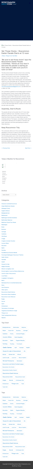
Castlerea (4, 234)
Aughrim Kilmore (6, 210)
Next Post (28, 148)
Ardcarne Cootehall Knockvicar (9, 203)
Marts (3, 280)
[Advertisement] (16, 23)
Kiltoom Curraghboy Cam (8, 268)
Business (4, 229)
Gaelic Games (5, 257)
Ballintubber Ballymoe (7, 220)
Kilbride (4, 354)
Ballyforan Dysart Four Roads (9, 222)
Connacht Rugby (20, 333)
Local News (4, 275)
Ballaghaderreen (6, 213)
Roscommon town (20, 377)
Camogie (4, 231)
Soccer (3, 301)
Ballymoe (24, 327)
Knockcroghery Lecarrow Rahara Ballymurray (13, 271)
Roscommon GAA (8, 377)
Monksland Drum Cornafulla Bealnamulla (11, 282)
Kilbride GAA (12, 354)
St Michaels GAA (20, 380)
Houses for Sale (5, 264)
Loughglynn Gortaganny (7, 278)
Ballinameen (5, 215)
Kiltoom (19, 354)
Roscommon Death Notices (8, 292)
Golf (16, 347)
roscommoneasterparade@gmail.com (11, 86)
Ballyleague (4, 224)
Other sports (5, 289)
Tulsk (22, 383)
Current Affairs (5, 243)
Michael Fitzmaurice (8, 361)
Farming (4, 250)
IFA (24, 351)
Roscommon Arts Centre (8, 367)
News (3, 55)
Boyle (3, 227)
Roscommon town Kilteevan (8, 296)
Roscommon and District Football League (13, 364)
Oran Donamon (5, 287)
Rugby (3, 299)
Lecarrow (14, 357)
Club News (4, 236)
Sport (3, 303)
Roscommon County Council (10, 370)
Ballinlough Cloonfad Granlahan (9, 217)
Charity (11, 333)
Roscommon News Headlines (9, 294)
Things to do (9, 55)
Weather (4, 317)
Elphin (3, 248)
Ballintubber (16, 327)
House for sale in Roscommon (12, 351)
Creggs (3, 238)
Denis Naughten (19, 337)
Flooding (12, 343)
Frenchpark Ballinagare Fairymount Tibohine (12, 255)
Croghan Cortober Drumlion (8, 241)
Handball (4, 259)
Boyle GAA (11, 330)
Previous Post (6, 148)
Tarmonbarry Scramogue (8, 308)
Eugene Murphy (20, 340)
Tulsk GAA (5, 387)
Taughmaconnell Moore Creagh (9, 310)
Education (4, 245)
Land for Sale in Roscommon (9, 273)
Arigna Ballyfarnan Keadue (8, 206)
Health (3, 261)
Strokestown (5, 306)
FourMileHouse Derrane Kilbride (9, 252)
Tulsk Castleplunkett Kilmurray (9, 315)
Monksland (19, 360)
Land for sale (6, 357)
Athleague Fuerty (6, 208)
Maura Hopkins (22, 357)
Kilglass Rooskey (6, 266)
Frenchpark (19, 343)
